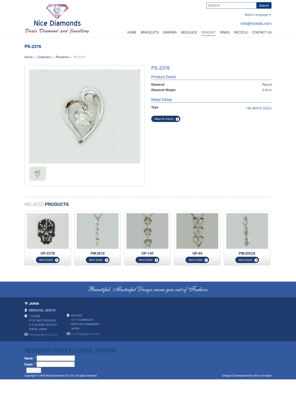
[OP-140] (147, 230)
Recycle (241, 32)
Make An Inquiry (164, 118)
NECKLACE (189, 32)
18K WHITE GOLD (259, 108)
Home (132, 32)
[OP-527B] (48, 230)
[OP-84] (197, 230)
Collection (44, 57)
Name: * (30, 358)
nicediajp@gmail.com (43, 334)
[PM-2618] (98, 230)
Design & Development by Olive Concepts (247, 375)
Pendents (62, 57)
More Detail (46, 259)
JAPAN (34, 303)
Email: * (30, 364)
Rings (224, 32)
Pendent (208, 32)
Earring (170, 32)
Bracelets (150, 32)
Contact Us (262, 32)
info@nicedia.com (256, 23)
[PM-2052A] (247, 230)
